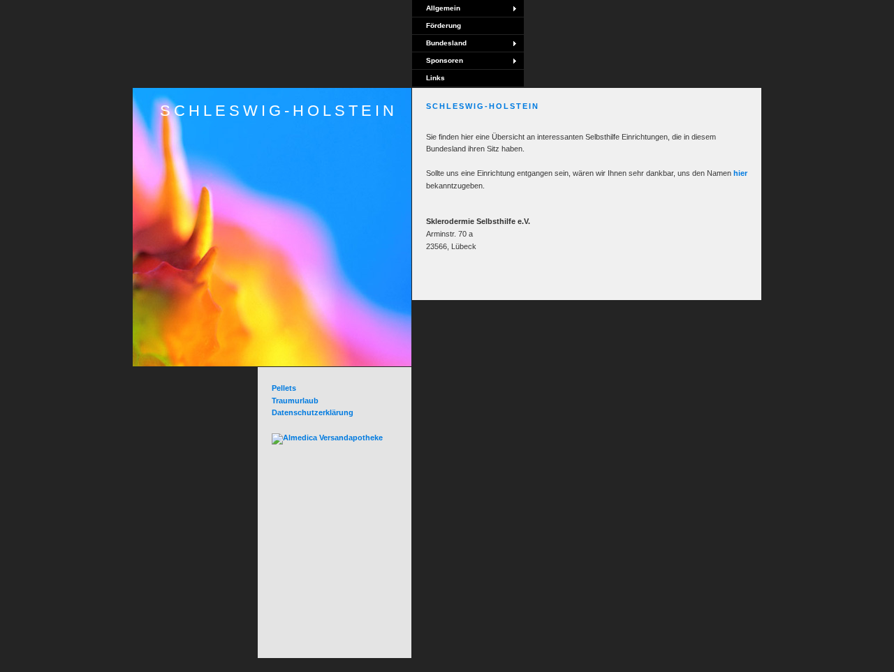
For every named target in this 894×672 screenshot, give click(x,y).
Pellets (284, 388)
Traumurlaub (295, 400)
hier (740, 173)
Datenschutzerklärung (312, 412)
